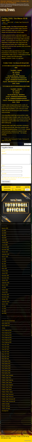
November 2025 (5, 249)
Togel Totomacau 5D (6, 140)
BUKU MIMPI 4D (5, 325)
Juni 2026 (4, 233)
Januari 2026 (5, 244)
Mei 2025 (4, 263)
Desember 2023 (5, 294)
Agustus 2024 (5, 285)
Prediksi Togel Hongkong (7, 380)
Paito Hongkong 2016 (6, 330)
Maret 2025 (4, 268)
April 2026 (4, 237)
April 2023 (4, 313)
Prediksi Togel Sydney (7, 387)
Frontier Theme (27, 440)
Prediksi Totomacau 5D (23, 139)
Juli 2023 (4, 306)
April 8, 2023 (10, 22)
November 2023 (5, 296)
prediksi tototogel (5, 403)
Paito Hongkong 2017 (6, 332)
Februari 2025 (5, 270)
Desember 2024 (5, 275)
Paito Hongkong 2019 (6, 337)
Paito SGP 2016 (5, 347)
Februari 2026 (5, 242)
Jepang (3, 328)
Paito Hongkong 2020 (6, 339)
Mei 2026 (4, 235)
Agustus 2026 (5, 228)
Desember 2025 (5, 247)
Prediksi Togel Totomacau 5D (22, 22)
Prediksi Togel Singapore (7, 384)
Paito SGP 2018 (5, 351)
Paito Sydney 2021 (6, 372)
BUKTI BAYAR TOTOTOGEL (8, 320)
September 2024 (5, 282)
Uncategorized (5, 410)
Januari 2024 (5, 292)
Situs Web (4, 173)
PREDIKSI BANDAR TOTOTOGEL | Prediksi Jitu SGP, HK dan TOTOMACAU (14, 2)
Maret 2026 (4, 240)
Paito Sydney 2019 (6, 368)
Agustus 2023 (5, 304)
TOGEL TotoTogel (6, 406)
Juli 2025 (4, 259)
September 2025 (5, 254)
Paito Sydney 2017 (6, 363)
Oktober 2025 (5, 251)
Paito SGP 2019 (5, 354)
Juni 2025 (4, 261)
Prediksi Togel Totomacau (7, 394)
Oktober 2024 (5, 280)
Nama (3, 165)
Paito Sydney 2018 (6, 365)
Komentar (4, 153)
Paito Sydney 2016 (6, 361)
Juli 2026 (4, 230)
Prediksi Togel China (6, 377)
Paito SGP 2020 (5, 356)
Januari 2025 (5, 273)
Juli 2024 (4, 287)
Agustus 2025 (5, 256)
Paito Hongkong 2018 (6, 335)
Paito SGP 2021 (5, 358)
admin (4, 22)
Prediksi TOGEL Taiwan (7, 391)
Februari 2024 (5, 289)
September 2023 (5, 301)
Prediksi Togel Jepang (7, 382)
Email (3, 169)
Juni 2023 (4, 308)
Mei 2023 (4, 311)
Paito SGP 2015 (5, 344)
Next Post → (28, 144)
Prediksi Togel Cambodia (7, 375)
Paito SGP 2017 (5, 349)
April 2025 (4, 266)
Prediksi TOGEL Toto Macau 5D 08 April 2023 (14, 19)
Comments (5, 23)
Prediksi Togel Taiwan (7, 389)
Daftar (27, 189)
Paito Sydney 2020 (6, 370)
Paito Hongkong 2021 (6, 342)
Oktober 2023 (5, 299)
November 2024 (5, 278)
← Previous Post (5, 144)
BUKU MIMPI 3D (5, 323)
